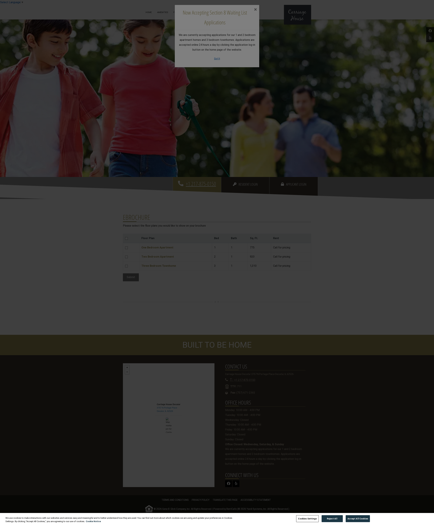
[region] (217, 519)
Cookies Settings (307, 518)
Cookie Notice (93, 521)
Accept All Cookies (358, 518)
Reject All (332, 518)
